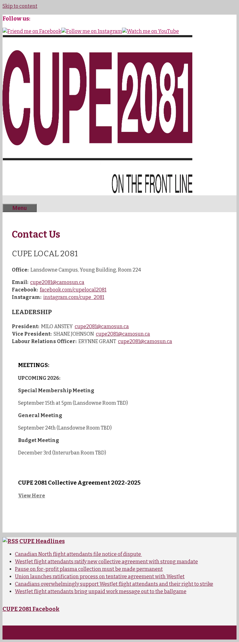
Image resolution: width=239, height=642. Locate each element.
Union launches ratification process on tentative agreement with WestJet (100, 576)
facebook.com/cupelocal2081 (73, 290)
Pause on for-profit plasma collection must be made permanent (89, 569)
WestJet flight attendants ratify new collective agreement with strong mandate (106, 562)
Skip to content (19, 6)
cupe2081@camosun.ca (57, 282)
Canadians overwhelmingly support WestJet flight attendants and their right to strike (114, 584)
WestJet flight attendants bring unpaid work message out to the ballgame (100, 591)
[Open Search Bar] (11, 199)
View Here (31, 496)
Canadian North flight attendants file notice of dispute (78, 554)
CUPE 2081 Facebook (30, 609)
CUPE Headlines (42, 541)
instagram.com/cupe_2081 (73, 297)
